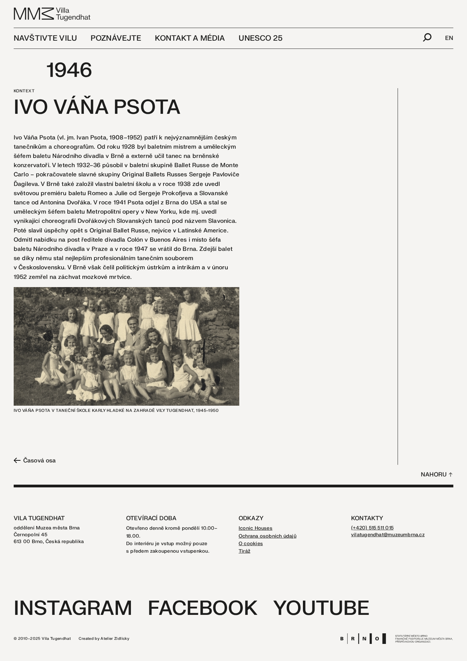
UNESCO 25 (260, 38)
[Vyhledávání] (427, 38)
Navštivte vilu (45, 38)
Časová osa (39, 460)
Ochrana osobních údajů (267, 536)
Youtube (321, 608)
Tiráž (244, 551)
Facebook (202, 608)
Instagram (73, 608)
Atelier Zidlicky (115, 638)
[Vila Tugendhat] (52, 13)
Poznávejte (116, 38)
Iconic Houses (255, 528)
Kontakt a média (190, 38)
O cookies (251, 544)
